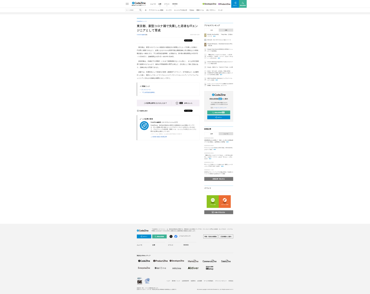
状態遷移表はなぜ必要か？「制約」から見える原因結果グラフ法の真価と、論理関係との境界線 (218, 141)
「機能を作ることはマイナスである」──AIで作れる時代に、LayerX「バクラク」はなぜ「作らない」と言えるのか (220, 56)
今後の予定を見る (219, 212)
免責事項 (193, 281)
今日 (211, 30)
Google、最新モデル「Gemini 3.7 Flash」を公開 (220, 67)
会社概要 (199, 281)
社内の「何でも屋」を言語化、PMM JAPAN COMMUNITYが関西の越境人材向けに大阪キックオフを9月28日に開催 (220, 72)
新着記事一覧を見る (219, 179)
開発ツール (200, 10)
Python (192, 10)
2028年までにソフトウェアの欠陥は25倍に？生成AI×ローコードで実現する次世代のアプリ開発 (218, 172)
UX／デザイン (211, 10)
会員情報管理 (185, 281)
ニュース (153, 4)
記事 (160, 4)
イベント (167, 4)
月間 (226, 30)
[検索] (140, 10)
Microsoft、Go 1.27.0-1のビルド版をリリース (219, 40)
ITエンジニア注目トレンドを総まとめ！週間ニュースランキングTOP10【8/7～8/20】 (218, 165)
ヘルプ (168, 281)
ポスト (189, 40)
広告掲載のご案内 (226, 236)
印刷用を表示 (143, 111)
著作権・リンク (176, 281)
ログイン (219, 117)
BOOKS (174, 4)
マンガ (220, 10)
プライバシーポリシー (221, 281)
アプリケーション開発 (156, 10)
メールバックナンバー (220, 108)
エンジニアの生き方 (180, 10)
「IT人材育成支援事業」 (148, 92)
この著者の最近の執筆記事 (159, 137)
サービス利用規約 (208, 281)
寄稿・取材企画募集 (210, 236)
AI (145, 10)
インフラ (169, 10)
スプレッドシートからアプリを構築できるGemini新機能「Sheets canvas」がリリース (220, 84)
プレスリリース (146, 89)
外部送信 (231, 281)
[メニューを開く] (127, 4)
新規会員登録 (219, 112)
